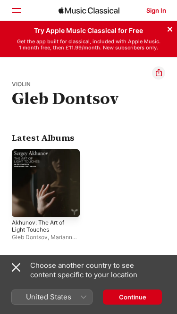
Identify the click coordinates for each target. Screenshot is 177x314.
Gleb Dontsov (30, 237)
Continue (132, 297)
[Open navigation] (16, 10)
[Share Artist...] (158, 73)
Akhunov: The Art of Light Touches (38, 226)
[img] (89, 10)
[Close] (170, 28)
